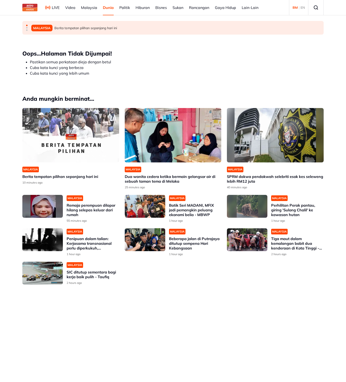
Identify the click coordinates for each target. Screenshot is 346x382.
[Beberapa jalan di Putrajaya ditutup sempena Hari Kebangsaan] (145, 239)
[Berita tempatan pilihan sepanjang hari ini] (70, 135)
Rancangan (199, 7)
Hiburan (143, 7)
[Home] (29, 7)
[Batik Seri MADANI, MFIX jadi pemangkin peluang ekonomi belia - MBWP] (145, 206)
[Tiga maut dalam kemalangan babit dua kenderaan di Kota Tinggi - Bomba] (247, 239)
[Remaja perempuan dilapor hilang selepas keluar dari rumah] (42, 206)
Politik (124, 7)
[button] (27, 25)
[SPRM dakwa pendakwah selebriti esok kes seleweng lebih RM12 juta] (275, 135)
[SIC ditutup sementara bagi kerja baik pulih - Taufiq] (42, 273)
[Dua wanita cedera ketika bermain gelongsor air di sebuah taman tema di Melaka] (173, 135)
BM (295, 7)
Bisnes (161, 7)
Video (70, 7)
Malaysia (89, 7)
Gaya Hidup (225, 7)
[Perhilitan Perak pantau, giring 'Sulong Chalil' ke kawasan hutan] (247, 206)
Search (315, 7)
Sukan (178, 7)
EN (303, 7)
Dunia (108, 7)
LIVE (56, 7)
